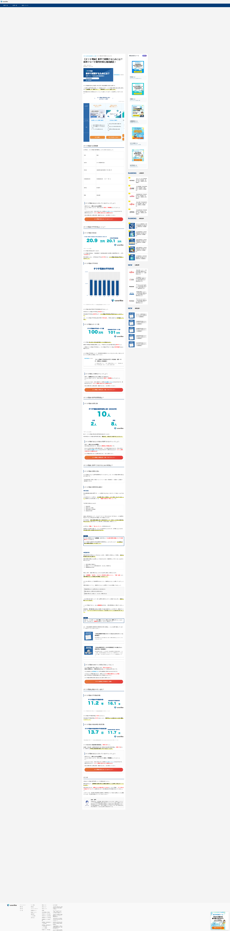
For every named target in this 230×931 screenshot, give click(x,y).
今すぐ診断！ (97, 137)
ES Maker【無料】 (113, 120)
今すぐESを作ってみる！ (114, 137)
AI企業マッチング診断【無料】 (97, 120)
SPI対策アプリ (95, 671)
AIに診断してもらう (110, 211)
